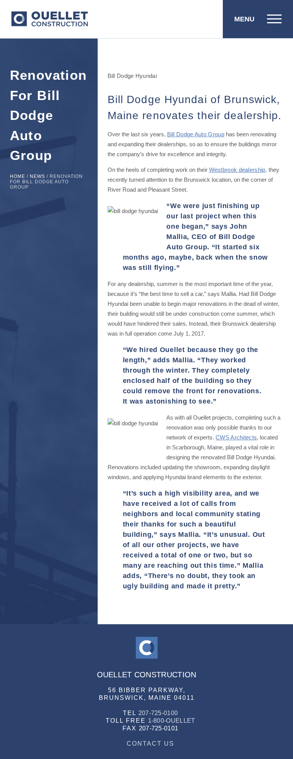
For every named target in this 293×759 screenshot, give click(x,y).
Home (17, 176)
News (37, 176)
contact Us (150, 743)
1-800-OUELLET (171, 720)
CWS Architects (236, 437)
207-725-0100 (158, 713)
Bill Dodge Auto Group (195, 134)
